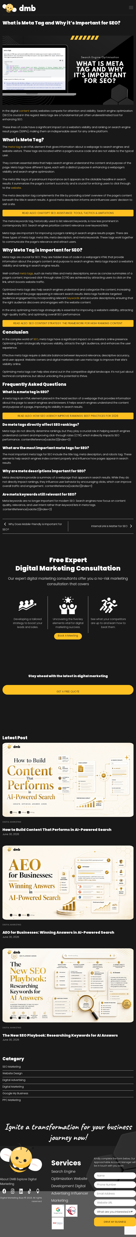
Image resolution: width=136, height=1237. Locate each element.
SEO (35, 339)
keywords (73, 298)
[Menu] (131, 7)
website (16, 188)
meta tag (14, 147)
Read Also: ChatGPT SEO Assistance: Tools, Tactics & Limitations (68, 213)
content (24, 111)
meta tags (26, 273)
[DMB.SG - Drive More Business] (19, 7)
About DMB (8, 1179)
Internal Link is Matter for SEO (109, 526)
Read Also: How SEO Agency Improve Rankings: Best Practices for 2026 (68, 416)
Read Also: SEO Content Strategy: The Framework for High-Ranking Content (67, 323)
